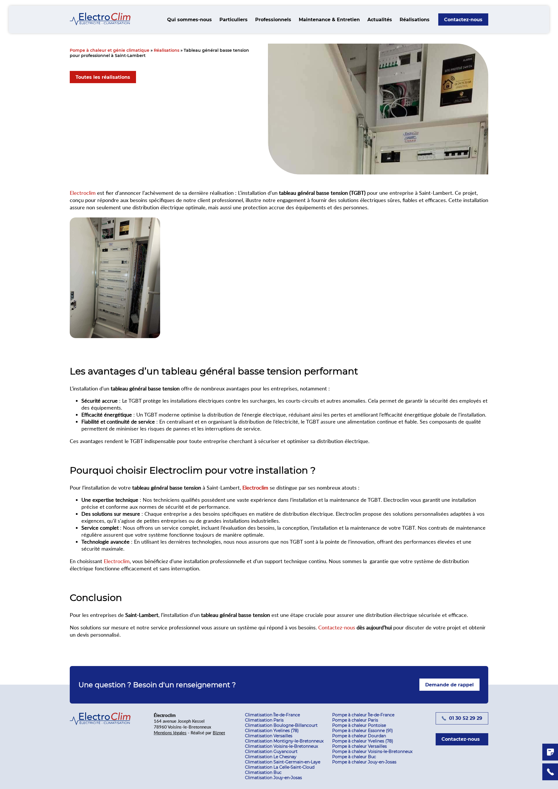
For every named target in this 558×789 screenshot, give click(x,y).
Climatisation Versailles (268, 735)
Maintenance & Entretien (329, 19)
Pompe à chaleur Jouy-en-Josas (364, 762)
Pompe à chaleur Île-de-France (363, 714)
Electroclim (83, 192)
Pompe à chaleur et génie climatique (109, 50)
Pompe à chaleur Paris (355, 720)
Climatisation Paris (264, 720)
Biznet (219, 733)
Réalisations (415, 19)
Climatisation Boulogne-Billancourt (281, 725)
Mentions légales (170, 733)
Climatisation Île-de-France (272, 714)
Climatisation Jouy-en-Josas (273, 777)
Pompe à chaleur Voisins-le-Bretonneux (372, 751)
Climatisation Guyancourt (271, 751)
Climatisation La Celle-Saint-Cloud (279, 767)
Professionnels (273, 19)
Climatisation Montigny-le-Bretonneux (284, 741)
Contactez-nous (336, 627)
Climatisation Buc (263, 772)
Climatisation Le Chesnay (270, 756)
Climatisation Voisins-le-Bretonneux (281, 746)
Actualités (379, 19)
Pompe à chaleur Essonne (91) (362, 730)
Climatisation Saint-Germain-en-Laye (282, 762)
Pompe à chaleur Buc (354, 756)
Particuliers (233, 19)
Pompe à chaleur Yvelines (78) (362, 741)
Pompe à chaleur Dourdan (359, 735)
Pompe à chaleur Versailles (359, 746)
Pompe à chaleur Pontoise (359, 725)
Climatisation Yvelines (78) (272, 730)
